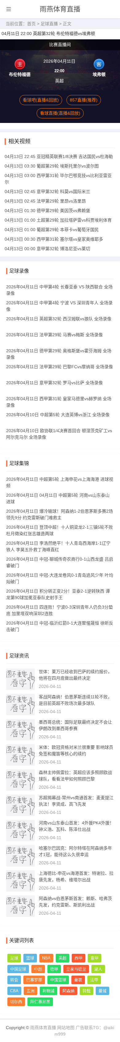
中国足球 (18, 969)
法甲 (94, 979)
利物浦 (48, 991)
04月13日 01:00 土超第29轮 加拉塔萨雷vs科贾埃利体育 (58, 220)
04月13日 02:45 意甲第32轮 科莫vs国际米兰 (47, 191)
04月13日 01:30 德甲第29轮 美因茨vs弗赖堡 (47, 210)
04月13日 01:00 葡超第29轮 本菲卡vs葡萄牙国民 (52, 229)
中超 (38, 969)
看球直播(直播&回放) (60, 113)
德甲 (54, 969)
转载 (86, 991)
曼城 (102, 991)
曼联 (78, 979)
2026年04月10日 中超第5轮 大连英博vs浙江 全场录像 (58, 414)
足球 (14, 958)
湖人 (98, 969)
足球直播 (49, 23)
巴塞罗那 (34, 979)
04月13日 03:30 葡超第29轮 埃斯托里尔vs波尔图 (52, 166)
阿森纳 (68, 991)
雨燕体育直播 (60, 9)
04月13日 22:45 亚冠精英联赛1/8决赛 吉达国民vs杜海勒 (59, 156)
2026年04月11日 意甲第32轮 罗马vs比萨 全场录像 (54, 382)
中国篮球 (58, 979)
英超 (62, 958)
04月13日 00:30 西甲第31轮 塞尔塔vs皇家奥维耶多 (54, 239)
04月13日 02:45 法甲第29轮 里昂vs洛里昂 (45, 201)
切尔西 (16, 1001)
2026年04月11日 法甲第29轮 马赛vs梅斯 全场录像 (54, 334)
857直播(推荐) (84, 99)
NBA (46, 958)
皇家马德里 (76, 969)
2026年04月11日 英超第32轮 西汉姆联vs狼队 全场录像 (58, 318)
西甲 (78, 958)
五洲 (30, 991)
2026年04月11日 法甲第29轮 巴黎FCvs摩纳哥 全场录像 (59, 366)
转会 (14, 979)
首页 (31, 23)
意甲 (94, 958)
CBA (14, 991)
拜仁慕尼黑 (40, 1001)
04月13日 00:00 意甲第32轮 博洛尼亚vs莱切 (47, 248)
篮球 (30, 958)
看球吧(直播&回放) (41, 99)
